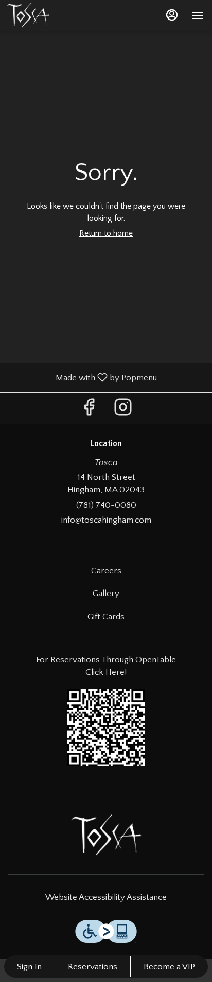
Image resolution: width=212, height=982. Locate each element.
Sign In (29, 966)
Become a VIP (169, 966)
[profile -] (172, 15)
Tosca (106, 835)
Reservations (92, 966)
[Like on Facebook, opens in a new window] (89, 411)
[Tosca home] (34, 16)
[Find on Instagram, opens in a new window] (123, 411)
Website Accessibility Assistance (106, 897)
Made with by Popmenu (82, 377)
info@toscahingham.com (106, 520)
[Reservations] (106, 726)
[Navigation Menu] (197, 15)
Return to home (106, 233)
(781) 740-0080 (106, 505)
